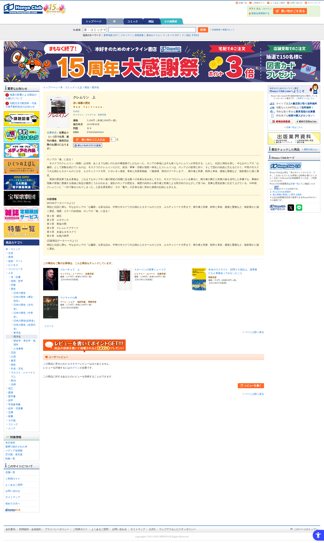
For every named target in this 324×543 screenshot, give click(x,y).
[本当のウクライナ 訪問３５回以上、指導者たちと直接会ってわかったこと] (198, 288)
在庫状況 (52, 132)
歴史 (13, 288)
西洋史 (17, 336)
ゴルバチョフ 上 (70, 269)
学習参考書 (14, 404)
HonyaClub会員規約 (282, 192)
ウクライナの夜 (68, 297)
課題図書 (139, 35)
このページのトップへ (306, 529)
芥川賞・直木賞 (13, 454)
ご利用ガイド (258, 3)
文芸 (10, 253)
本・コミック (13, 249)
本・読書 (16, 277)
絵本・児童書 (15, 408)
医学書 (12, 396)
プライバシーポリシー (57, 529)
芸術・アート (15, 261)
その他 (12, 420)
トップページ (93, 21)
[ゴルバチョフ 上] (50, 288)
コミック (133, 21)
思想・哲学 (17, 281)
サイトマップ (314, 3)
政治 (13, 380)
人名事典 (18, 348)
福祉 (13, 364)
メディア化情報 (13, 450)
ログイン (267, 9)
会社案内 (10, 529)
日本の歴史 (20, 293)
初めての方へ (12, 503)
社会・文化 (17, 368)
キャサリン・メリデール (84, 115)
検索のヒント (228, 29)
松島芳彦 (102, 115)
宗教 (13, 284)
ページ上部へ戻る (254, 332)
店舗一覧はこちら (294, 127)
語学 (10, 400)
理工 (10, 388)
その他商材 (170, 21)
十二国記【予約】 (191, 35)
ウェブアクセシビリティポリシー (177, 529)
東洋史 (17, 332)
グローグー (126, 35)
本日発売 (10, 442)
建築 (10, 392)
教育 (13, 360)
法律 (13, 384)
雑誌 (151, 21)
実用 (10, 257)
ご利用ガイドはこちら (305, 98)
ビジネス (13, 265)
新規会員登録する (260, 13)
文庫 (10, 412)
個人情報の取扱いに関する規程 (287, 194)
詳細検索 (216, 29)
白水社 (76, 111)
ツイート (49, 326)
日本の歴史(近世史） (25, 320)
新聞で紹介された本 (16, 446)
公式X (152, 529)
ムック (12, 428)
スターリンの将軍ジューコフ (150, 269)
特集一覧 (10, 458)
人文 (10, 273)
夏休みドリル (153, 35)
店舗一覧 (243, 3)
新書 (10, 416)
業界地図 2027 (111, 35)
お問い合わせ (296, 3)
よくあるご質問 (277, 3)
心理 (13, 356)
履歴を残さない (311, 149)
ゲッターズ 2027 (171, 35)
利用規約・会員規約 (30, 529)
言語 (13, 352)
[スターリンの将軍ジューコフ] (124, 288)
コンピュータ (15, 269)
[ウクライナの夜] (50, 316)
